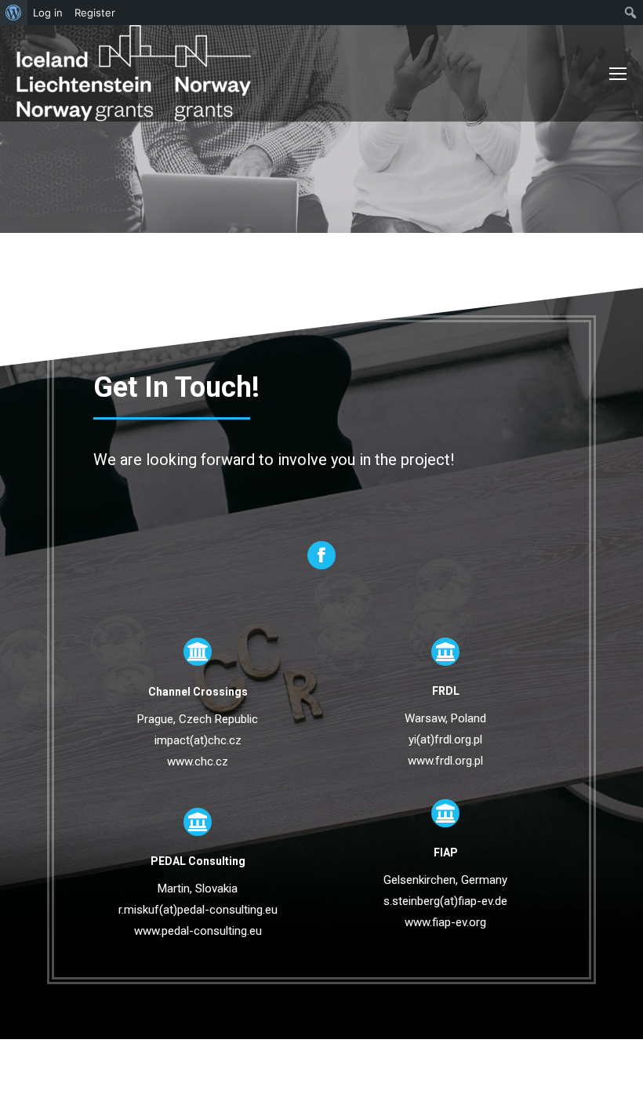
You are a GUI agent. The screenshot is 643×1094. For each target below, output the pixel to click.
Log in (48, 12)
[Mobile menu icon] (617, 73)
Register (94, 12)
